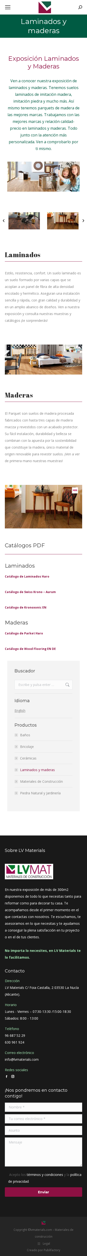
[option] (24, 220)
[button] (3, 220)
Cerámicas (28, 758)
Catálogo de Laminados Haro (27, 576)
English (19, 710)
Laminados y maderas (37, 769)
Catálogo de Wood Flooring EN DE (30, 649)
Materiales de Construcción (41, 781)
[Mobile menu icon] (8, 7)
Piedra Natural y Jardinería (40, 793)
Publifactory (52, 1250)
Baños (25, 735)
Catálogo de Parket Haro (24, 633)
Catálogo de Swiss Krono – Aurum (30, 592)
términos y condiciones (45, 1174)
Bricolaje (27, 746)
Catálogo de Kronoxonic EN (25, 607)
